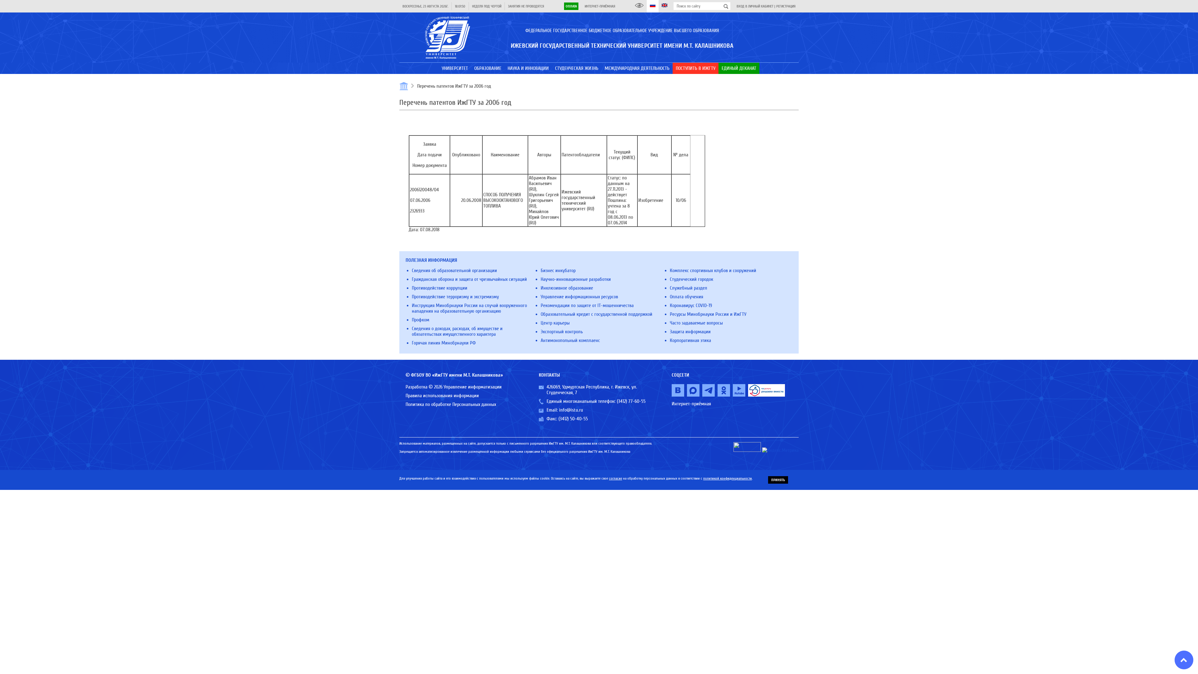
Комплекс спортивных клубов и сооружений (713, 270)
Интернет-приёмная (600, 6)
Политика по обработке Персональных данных (451, 404)
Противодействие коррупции (439, 288)
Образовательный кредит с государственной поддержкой (596, 314)
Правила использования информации (442, 395)
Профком (420, 320)
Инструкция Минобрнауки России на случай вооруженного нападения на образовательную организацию (469, 308)
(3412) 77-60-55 (631, 401)
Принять (778, 480)
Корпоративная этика (690, 340)
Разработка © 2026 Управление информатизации (454, 387)
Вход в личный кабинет (755, 6)
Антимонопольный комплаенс (570, 340)
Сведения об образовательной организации (454, 270)
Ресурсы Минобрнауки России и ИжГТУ (708, 314)
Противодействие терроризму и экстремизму (455, 297)
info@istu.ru (571, 410)
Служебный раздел (688, 288)
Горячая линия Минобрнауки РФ (444, 343)
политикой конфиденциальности (727, 478)
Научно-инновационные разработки (576, 279)
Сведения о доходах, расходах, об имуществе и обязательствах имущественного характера (457, 331)
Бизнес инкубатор (558, 270)
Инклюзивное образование (567, 288)
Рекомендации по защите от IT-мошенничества (587, 305)
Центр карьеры (555, 323)
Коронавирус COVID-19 (691, 305)
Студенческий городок (691, 279)
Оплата (571, 6)
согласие (615, 478)
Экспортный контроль (562, 332)
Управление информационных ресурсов (579, 297)
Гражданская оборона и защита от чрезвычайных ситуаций (469, 279)
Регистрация (786, 6)
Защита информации (690, 332)
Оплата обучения (686, 297)
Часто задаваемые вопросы (696, 323)
